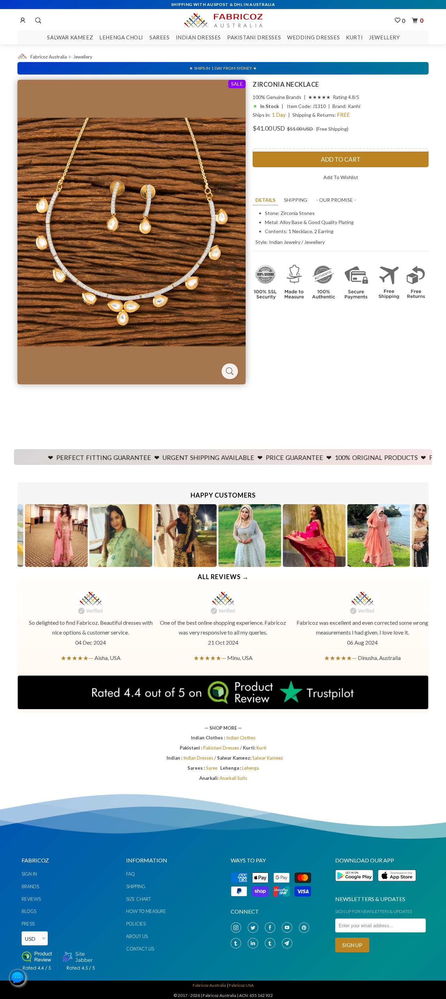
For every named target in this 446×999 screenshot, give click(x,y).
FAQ (130, 874)
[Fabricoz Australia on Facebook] (271, 927)
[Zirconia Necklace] (131, 232)
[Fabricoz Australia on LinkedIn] (254, 943)
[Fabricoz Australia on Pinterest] (306, 927)
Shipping (295, 200)
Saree (211, 768)
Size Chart (138, 899)
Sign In (29, 874)
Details (265, 200)
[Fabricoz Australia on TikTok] (271, 943)
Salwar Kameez (70, 37)
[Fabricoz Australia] (222, 19)
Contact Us (140, 949)
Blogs (29, 911)
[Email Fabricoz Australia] (288, 943)
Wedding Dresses (313, 37)
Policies (136, 924)
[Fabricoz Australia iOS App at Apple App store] (396, 885)
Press (28, 924)
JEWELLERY (384, 37)
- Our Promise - (336, 200)
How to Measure (146, 911)
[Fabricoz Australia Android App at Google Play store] (356, 885)
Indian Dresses (198, 37)
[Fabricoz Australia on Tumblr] (237, 943)
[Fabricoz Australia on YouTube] (288, 927)
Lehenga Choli (121, 37)
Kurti (354, 37)
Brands (30, 886)
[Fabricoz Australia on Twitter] (254, 927)
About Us (137, 936)
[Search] (37, 20)
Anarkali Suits (233, 778)
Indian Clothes (240, 737)
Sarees (159, 37)
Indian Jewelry (284, 242)
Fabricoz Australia (48, 57)
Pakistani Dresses (254, 37)
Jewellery (82, 57)
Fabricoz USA (241, 985)
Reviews (31, 899)
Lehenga (250, 768)
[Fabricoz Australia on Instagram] (237, 927)
